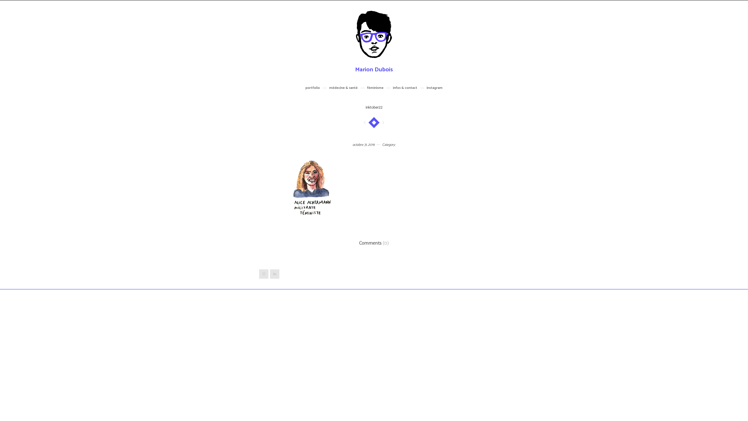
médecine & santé (343, 88)
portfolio (312, 88)
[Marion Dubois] (374, 36)
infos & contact (405, 88)
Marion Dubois (374, 69)
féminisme (375, 88)
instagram (435, 88)
